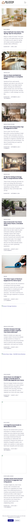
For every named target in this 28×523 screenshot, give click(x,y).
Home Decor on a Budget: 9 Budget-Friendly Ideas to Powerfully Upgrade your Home (14, 378)
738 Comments (7, 98)
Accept (10, 520)
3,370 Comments (7, 348)
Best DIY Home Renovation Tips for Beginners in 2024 (14, 127)
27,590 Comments (8, 250)
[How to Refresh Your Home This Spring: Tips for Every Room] (14, 17)
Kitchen (12, 124)
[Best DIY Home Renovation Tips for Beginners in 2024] (14, 112)
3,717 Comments (7, 300)
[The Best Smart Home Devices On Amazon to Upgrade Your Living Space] (14, 464)
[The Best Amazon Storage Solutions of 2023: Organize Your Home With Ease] (14, 314)
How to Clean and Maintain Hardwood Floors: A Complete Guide (13, 76)
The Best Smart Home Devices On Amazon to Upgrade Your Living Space (13, 480)
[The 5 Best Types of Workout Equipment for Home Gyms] (14, 264)
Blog (5, 29)
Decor (8, 124)
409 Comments (7, 450)
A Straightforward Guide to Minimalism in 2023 (12, 425)
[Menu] (25, 2)
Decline (17, 520)
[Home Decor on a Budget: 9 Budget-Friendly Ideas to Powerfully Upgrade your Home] (14, 362)
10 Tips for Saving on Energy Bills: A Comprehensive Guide (13, 177)
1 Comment (6, 396)
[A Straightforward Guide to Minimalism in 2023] (14, 410)
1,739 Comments (7, 507)
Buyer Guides (10, 326)
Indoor (8, 29)
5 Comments (6, 148)
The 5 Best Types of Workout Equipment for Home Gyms (13, 279)
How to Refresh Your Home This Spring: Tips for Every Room (14, 32)
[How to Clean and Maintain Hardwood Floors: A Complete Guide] (14, 60)
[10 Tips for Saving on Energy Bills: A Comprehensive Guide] (14, 162)
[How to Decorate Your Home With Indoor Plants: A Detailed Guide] (14, 207)
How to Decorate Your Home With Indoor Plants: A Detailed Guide (13, 223)
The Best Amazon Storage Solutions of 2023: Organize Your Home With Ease (12, 330)
